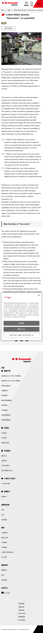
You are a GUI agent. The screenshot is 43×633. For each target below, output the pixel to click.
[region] (21, 316)
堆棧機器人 (4, 390)
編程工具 (4, 456)
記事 (2, 515)
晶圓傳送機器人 (6, 420)
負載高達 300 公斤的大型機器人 (11, 381)
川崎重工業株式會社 (7, 552)
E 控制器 (4, 438)
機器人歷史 (4, 537)
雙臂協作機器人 (6, 386)
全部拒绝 (21, 323)
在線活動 (4, 519)
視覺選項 (4, 461)
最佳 (2, 10)
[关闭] (38, 295)
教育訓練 (4, 580)
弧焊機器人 (4, 405)
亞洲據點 (4, 542)
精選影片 (4, 496)
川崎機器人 (4, 532)
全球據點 (4, 547)
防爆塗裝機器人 (6, 415)
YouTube (5, 593)
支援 (2, 575)
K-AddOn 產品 (5, 483)
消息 (8, 10)
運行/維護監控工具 (7, 470)
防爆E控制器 (5, 443)
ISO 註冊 (4, 557)
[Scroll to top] (38, 629)
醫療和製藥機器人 (6, 400)
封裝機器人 (4, 410)
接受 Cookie (21, 329)
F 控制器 (4, 433)
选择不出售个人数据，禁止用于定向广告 (21, 335)
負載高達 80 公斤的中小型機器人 (11, 376)
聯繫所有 (4, 570)
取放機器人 (4, 395)
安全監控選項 (5, 465)
